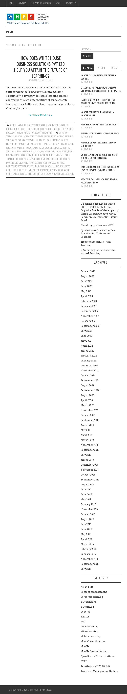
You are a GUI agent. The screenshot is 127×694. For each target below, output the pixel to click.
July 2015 (86, 568)
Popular (88, 67)
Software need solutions (29, 166)
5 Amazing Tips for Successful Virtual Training (98, 251)
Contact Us (71, 3)
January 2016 (88, 553)
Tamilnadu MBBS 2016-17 (95, 666)
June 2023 (86, 286)
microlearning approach (24, 158)
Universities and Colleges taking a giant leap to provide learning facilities (100, 168)
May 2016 (86, 534)
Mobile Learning (40, 129)
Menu (9, 32)
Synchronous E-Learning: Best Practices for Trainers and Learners (98, 233)
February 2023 (89, 301)
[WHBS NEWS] (27, 18)
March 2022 (87, 350)
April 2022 (87, 345)
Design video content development (38, 136)
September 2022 (90, 325)
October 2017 (88, 474)
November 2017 (90, 469)
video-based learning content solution (31, 173)
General (9, 129)
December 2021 (89, 365)
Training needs (58, 166)
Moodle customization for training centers (98, 77)
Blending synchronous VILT (97, 225)
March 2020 (87, 405)
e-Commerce (53, 125)
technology (46, 166)
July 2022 (86, 330)
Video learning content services (36, 170)
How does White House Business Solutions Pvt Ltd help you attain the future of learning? (40, 67)
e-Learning (63, 125)
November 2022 (90, 315)
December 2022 (89, 311)
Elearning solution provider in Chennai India (44, 143)
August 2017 (87, 484)
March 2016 (87, 544)
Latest (101, 67)
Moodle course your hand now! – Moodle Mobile (97, 113)
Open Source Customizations (39, 132)
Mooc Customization (57, 129)
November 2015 (90, 558)
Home (11, 3)
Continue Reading (41, 115)
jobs (83, 621)
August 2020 (87, 395)
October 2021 (88, 375)
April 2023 (87, 296)
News (58, 3)
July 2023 (86, 281)
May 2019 (86, 430)
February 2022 (89, 355)
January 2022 (88, 360)
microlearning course (46, 158)
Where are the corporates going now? (100, 133)
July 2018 (86, 454)
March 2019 (87, 439)
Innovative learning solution (27, 151)
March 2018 (87, 459)
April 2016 (86, 539)
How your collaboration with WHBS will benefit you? (99, 181)
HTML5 (17, 129)
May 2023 (86, 291)
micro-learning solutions (43, 155)
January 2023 (88, 306)
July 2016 (86, 524)
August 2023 (87, 276)
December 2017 (89, 464)
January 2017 (88, 504)
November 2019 (90, 410)
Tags (114, 67)
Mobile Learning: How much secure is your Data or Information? (99, 156)
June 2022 (86, 335)
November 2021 (90, 370)
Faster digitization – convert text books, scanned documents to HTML (98, 101)
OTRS (84, 661)
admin (50, 80)
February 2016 (88, 549)
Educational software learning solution (33, 140)
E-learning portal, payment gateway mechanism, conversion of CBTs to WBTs (101, 89)
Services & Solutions (41, 3)
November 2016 (90, 509)
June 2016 (86, 529)
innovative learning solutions (54, 151)
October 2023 (88, 271)
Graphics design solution (41, 147)
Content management (19, 125)
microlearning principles (26, 162)
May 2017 (86, 499)
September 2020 (90, 390)
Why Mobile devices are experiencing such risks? (99, 144)
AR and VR (87, 586)
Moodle (70, 129)
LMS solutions (26, 129)
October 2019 (88, 415)
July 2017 (86, 489)
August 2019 (87, 425)
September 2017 (90, 479)
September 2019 (90, 420)
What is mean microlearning (61, 173)
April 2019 (86, 434)
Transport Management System (99, 671)
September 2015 (90, 563)
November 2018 (90, 444)
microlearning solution (49, 162)
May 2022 (86, 340)
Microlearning (89, 631)
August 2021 (87, 385)
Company (22, 3)
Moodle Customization (16, 132)
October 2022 (88, 320)
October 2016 (88, 514)
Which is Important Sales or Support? (100, 124)
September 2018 (90, 449)
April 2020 (87, 400)
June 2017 (86, 494)
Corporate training (38, 125)
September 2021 (90, 380)
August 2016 (87, 519)
